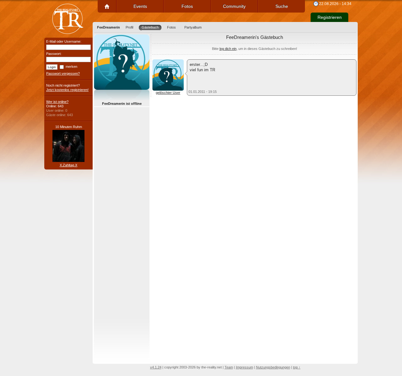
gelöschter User (168, 92)
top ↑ (297, 367)
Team (229, 367)
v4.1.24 (155, 367)
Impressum (244, 367)
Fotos (187, 6)
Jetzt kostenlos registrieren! (67, 90)
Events (140, 6)
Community (234, 6)
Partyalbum (193, 27)
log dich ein (228, 49)
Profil (129, 27)
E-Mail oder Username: (63, 41)
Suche (281, 6)
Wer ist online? (57, 102)
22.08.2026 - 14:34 (335, 4)
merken (71, 66)
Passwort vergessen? (63, 73)
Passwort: (54, 54)
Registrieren (330, 17)
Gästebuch (150, 27)
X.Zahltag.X (68, 165)
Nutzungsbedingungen (273, 367)
